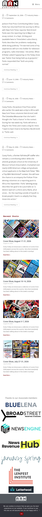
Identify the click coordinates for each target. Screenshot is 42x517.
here (12, 39)
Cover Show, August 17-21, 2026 (17, 241)
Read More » (6, 255)
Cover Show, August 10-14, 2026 (17, 281)
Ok (22, 514)
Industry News (33, 15)
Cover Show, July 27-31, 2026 (16, 361)
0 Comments (9, 18)
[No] (39, 510)
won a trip (24, 110)
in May (28, 33)
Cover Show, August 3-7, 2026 (16, 321)
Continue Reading (11, 69)
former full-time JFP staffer (25, 155)
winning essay (31, 183)
